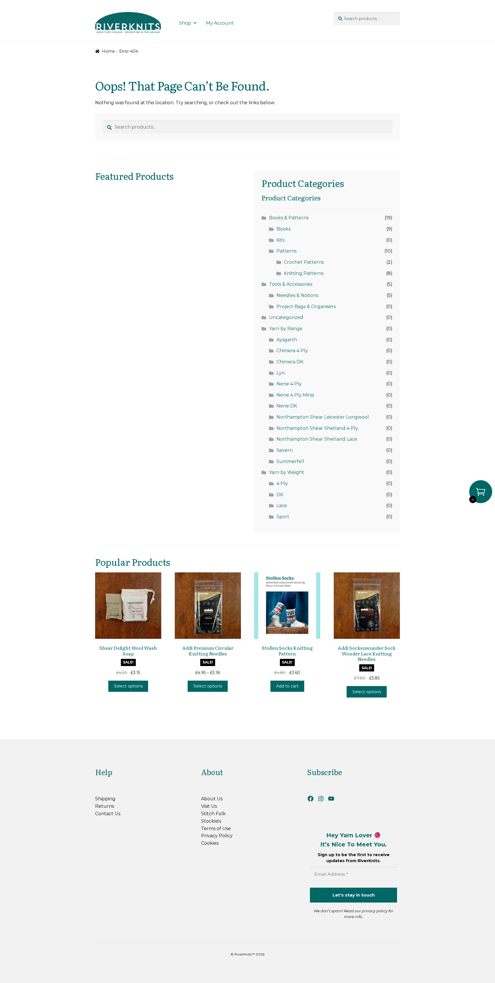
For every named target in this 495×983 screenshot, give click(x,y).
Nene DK (286, 406)
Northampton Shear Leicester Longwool (322, 417)
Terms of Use (216, 828)
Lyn (280, 373)
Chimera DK (289, 362)
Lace (281, 505)
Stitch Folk (213, 813)
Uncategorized (286, 317)
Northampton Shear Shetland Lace (316, 439)
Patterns (286, 251)
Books (283, 229)
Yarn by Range (285, 328)
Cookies (210, 843)
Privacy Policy (217, 835)
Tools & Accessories (290, 284)
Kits (280, 240)
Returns (104, 806)
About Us (212, 798)
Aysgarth (286, 339)
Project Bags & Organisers (306, 306)
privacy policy (375, 911)
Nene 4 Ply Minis (295, 395)
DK (279, 494)
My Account (220, 23)
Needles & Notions (297, 295)
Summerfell (290, 461)
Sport (282, 516)
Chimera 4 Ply (292, 350)
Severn (284, 450)
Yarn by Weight (286, 472)
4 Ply (282, 483)
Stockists (211, 821)
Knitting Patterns (303, 273)
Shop (185, 23)
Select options (128, 686)
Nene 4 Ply (289, 384)
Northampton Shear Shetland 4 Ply (317, 428)
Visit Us (209, 806)
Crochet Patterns (304, 262)
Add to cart (287, 686)
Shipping (105, 798)
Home (108, 51)
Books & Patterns (289, 217)
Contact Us (107, 813)
